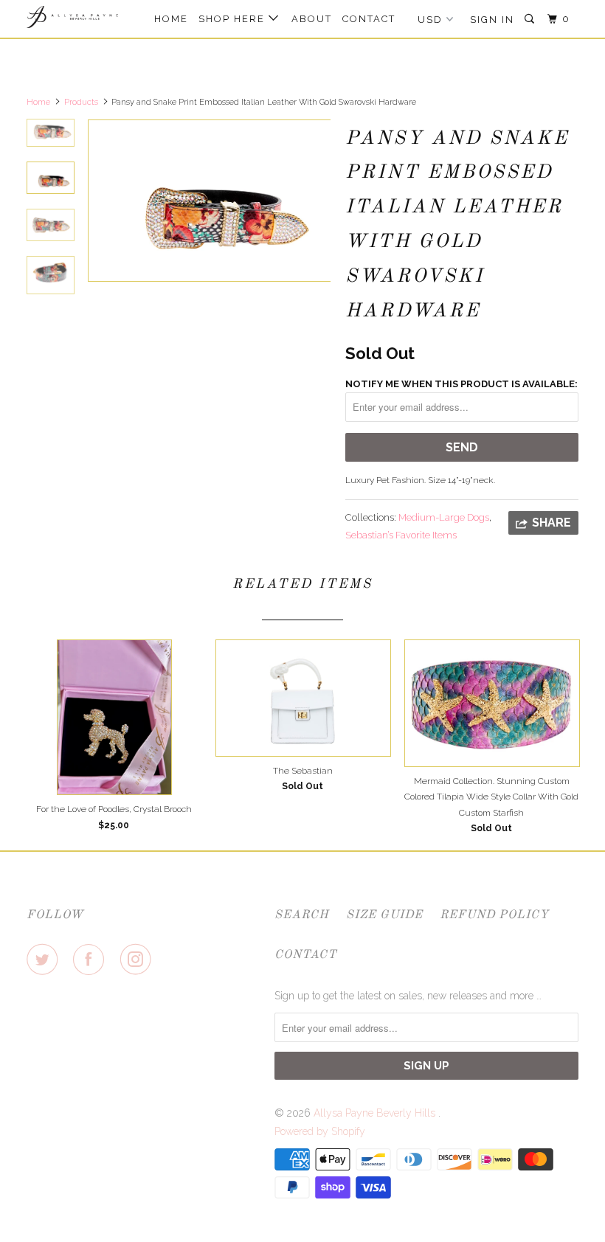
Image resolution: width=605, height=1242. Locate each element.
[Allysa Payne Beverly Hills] (72, 17)
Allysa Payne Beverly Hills (376, 1113)
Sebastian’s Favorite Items (401, 535)
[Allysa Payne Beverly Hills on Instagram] (138, 959)
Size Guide (384, 915)
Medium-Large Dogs (443, 517)
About (311, 18)
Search (301, 915)
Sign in (492, 19)
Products (81, 102)
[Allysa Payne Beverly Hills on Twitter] (45, 959)
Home (171, 18)
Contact (368, 18)
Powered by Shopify (319, 1131)
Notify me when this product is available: (461, 383)
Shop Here (233, 18)
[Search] (531, 19)
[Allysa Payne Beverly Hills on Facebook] (91, 959)
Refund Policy (494, 915)
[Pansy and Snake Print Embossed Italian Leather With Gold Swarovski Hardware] (209, 200)
